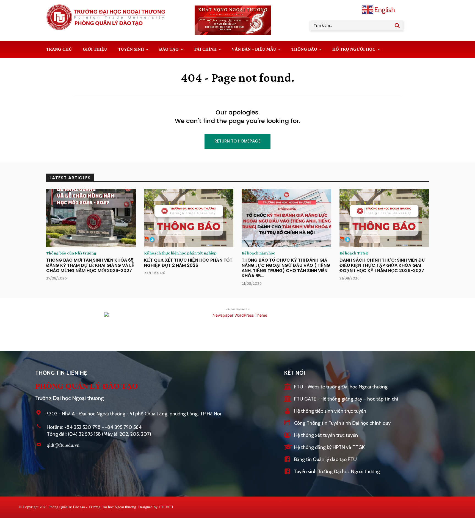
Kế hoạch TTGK (353, 253)
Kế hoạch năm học (258, 253)
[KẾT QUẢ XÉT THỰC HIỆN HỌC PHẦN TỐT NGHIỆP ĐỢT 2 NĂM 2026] (189, 218)
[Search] (397, 26)
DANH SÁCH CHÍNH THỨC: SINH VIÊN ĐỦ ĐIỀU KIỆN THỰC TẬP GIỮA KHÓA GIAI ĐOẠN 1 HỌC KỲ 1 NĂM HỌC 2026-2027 (382, 265)
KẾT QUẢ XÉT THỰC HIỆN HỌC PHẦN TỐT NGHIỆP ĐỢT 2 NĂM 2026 (188, 262)
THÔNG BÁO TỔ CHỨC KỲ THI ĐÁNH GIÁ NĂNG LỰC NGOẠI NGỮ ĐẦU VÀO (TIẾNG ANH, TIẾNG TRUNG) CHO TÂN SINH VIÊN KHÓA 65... (286, 268)
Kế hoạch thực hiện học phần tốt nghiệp (180, 253)
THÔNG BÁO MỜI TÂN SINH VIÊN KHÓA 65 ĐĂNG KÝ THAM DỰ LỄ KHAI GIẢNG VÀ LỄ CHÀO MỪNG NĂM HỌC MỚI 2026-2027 (90, 265)
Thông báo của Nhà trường (71, 253)
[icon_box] (336, 387)
